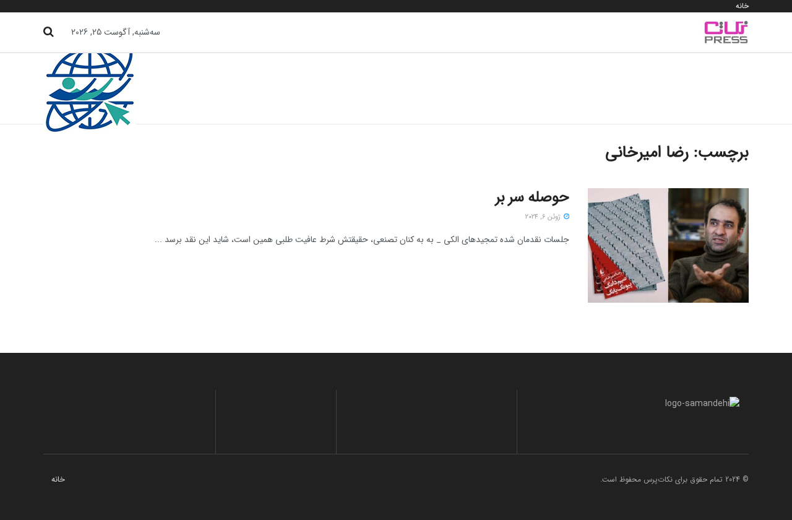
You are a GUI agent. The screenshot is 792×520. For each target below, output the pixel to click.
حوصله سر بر (532, 197)
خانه (742, 6)
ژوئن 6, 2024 (543, 217)
